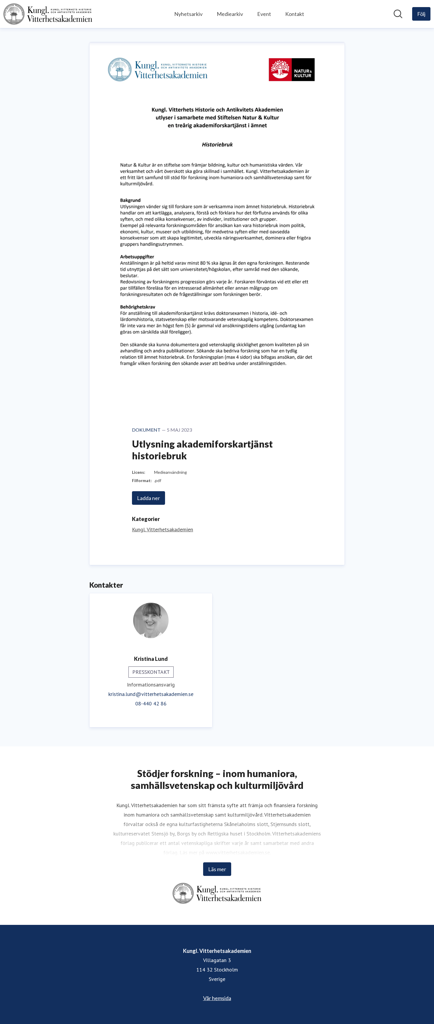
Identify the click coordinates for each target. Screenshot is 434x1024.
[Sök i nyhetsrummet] (398, 14)
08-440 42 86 (151, 703)
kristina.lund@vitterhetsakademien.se (150, 694)
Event (264, 14)
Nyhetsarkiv (188, 14)
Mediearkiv (230, 14)
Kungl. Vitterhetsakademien (162, 529)
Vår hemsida (217, 998)
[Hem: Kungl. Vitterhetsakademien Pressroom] (48, 14)
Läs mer (217, 869)
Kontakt (294, 14)
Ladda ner (148, 498)
